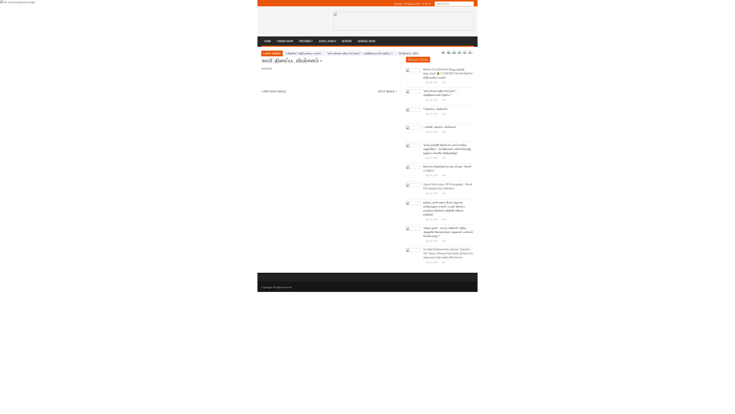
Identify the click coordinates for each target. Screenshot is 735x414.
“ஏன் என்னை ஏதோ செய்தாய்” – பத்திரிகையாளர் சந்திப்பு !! (348, 53)
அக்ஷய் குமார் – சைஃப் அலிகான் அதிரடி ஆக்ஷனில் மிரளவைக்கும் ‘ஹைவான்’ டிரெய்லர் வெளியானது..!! (448, 231)
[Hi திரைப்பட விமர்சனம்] (413, 115)
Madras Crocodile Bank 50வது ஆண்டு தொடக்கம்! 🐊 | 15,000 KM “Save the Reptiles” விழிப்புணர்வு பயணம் (448, 73)
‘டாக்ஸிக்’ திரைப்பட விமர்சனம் (439, 126)
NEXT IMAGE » (387, 91)
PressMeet (306, 41)
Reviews (347, 41)
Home (267, 41)
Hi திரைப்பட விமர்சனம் (400, 53)
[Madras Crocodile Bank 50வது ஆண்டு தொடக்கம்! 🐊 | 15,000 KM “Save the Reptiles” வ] (413, 75)
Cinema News (285, 41)
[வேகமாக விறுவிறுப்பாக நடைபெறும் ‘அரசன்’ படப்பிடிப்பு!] (413, 172)
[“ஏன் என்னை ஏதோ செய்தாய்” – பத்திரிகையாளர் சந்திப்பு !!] (413, 97)
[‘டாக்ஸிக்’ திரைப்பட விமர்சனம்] (413, 133)
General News (367, 41)
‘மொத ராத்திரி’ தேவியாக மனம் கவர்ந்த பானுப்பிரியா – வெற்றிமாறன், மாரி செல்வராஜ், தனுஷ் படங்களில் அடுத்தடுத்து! (447, 148)
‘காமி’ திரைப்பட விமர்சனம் (290, 60)
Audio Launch (327, 41)
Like (443, 82)
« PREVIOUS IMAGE (273, 91)
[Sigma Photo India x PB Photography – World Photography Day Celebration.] (413, 190)
